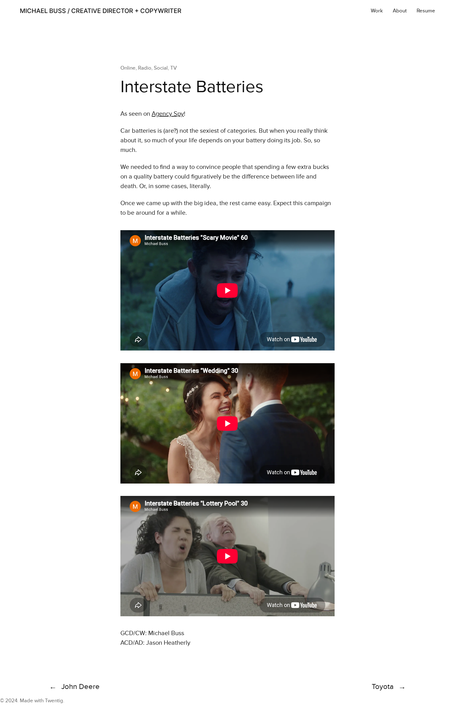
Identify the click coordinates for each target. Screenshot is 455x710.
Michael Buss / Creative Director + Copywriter (100, 11)
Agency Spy (168, 114)
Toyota (383, 686)
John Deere (80, 686)
